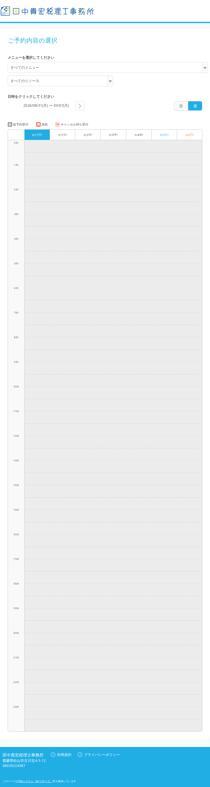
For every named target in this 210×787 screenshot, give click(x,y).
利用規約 (64, 754)
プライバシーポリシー (102, 754)
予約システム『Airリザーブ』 (35, 781)
